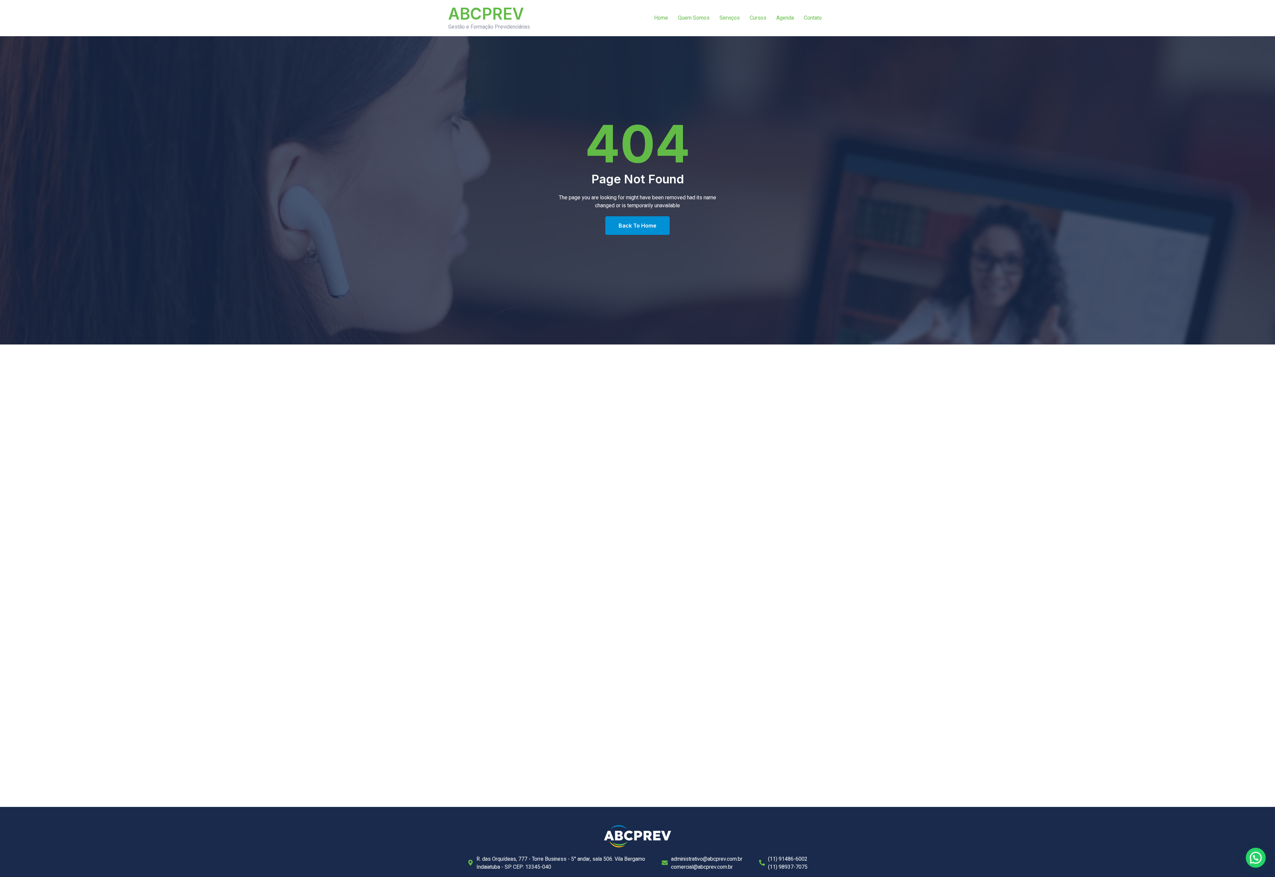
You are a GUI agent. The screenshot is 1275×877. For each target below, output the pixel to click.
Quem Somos (694, 18)
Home (661, 18)
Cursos (758, 18)
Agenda (785, 18)
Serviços (730, 18)
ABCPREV (486, 14)
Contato (813, 18)
